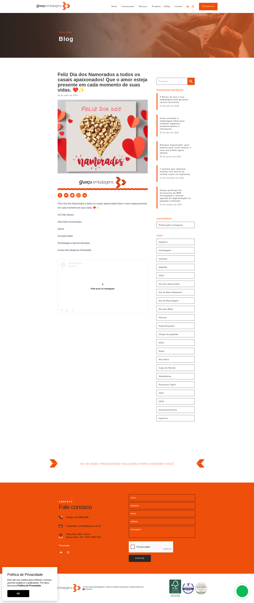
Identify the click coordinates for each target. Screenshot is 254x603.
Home (114, 6)
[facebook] (60, 195)
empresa (135, 505)
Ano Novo (164, 359)
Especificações (167, 326)
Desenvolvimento (168, 410)
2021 (161, 393)
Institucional (128, 6)
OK (18, 593)
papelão (163, 267)
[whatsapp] (78, 195)
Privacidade (64, 545)
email (133, 513)
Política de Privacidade (29, 585)
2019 (161, 401)
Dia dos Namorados (169, 284)
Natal (161, 351)
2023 (161, 275)
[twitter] (72, 195)
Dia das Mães (166, 309)
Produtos (156, 6)
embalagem (165, 250)
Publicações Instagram (171, 225)
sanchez (88, 589)
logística (163, 418)
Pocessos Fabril (167, 384)
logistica (163, 242)
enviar (139, 558)
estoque (163, 259)
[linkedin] (84, 195)
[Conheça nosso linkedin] (187, 6)
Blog (168, 6)
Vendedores (165, 376)
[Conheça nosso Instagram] (193, 6)
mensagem (136, 529)
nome (133, 497)
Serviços (143, 6)
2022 (161, 342)
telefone (134, 521)
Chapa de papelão (168, 334)
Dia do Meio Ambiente (170, 292)
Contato (178, 6)
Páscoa (163, 317)
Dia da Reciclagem (169, 301)
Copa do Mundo (167, 368)
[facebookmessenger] (66, 195)
